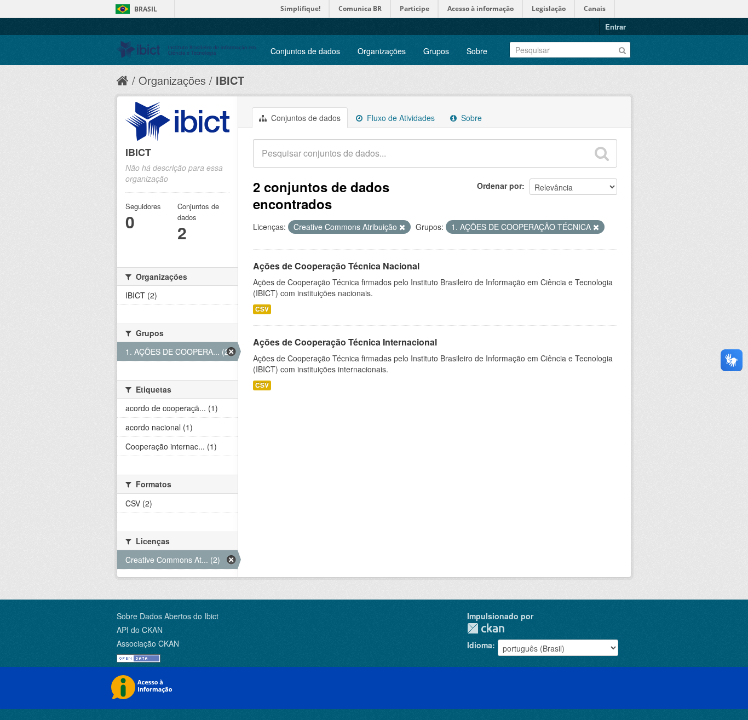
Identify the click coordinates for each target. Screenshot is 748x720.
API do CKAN (140, 629)
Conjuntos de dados (305, 50)
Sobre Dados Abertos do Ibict (167, 615)
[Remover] (402, 227)
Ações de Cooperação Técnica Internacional (345, 342)
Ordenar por (499, 185)
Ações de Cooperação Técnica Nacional (336, 266)
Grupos (436, 50)
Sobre (477, 50)
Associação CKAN (148, 643)
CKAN (485, 628)
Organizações (382, 50)
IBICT (230, 80)
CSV (262, 309)
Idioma (479, 645)
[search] (602, 153)
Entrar (615, 26)
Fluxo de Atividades (400, 117)
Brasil (145, 9)
